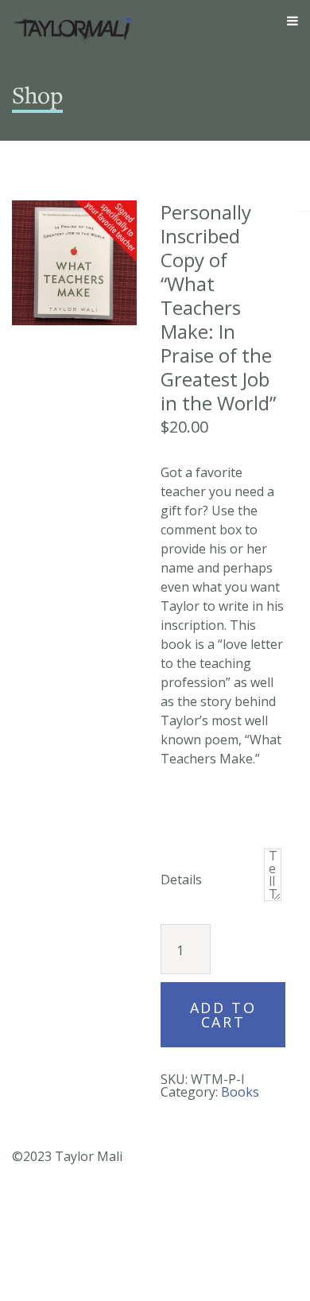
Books (240, 1092)
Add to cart (223, 1014)
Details (181, 879)
